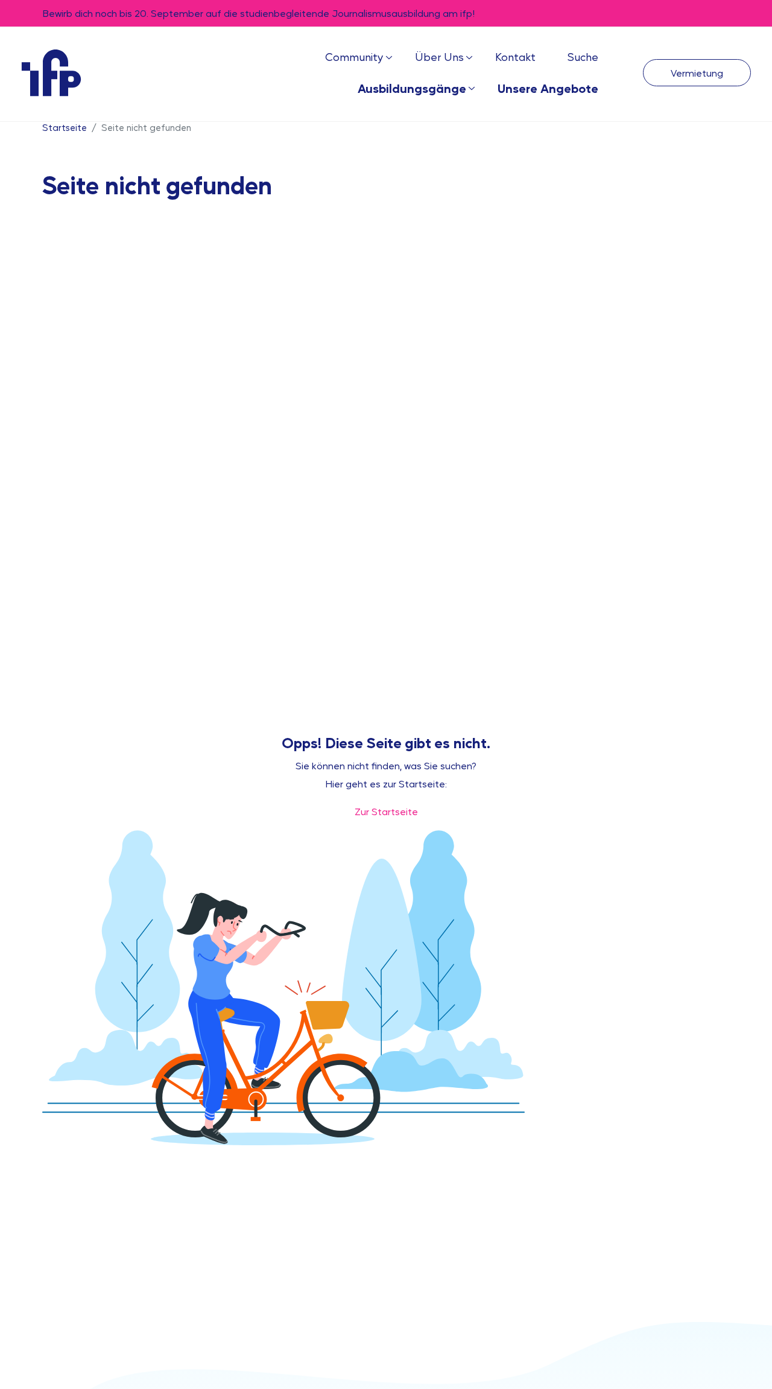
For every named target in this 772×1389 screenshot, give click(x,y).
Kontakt (515, 56)
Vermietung (697, 72)
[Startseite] (51, 72)
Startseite (64, 127)
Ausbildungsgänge (412, 88)
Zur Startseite (386, 811)
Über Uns (439, 56)
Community (354, 56)
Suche (582, 56)
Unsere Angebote (548, 88)
